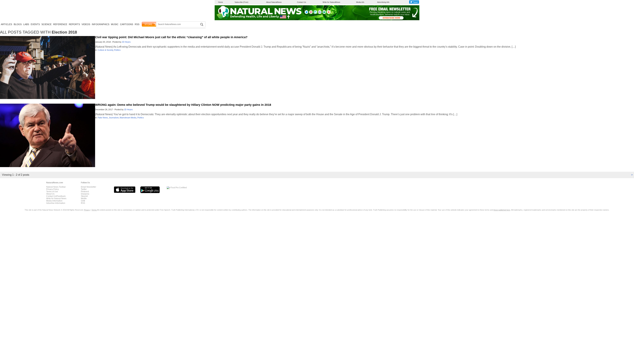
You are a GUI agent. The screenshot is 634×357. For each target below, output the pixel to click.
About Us (50, 194)
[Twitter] (306, 13)
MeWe (84, 198)
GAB (83, 201)
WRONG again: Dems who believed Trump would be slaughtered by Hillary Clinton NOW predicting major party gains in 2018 (183, 104)
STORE (148, 24)
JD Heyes (126, 42)
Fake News (103, 118)
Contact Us (301, 2)
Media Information (54, 201)
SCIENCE (46, 24)
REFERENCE (60, 24)
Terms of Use (52, 191)
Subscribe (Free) (241, 2)
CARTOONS (126, 24)
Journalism (114, 118)
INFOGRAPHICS (100, 24)
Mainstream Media (128, 118)
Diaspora (85, 194)
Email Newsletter (88, 187)
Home (220, 2)
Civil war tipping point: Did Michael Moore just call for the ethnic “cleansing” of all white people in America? (171, 37)
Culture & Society (105, 50)
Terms (94, 210)
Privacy (87, 210)
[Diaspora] (329, 13)
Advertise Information (55, 203)
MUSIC (114, 24)
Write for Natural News (56, 198)
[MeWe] (320, 13)
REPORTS (74, 24)
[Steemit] (315, 13)
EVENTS (35, 24)
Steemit (84, 196)
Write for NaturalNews (331, 2)
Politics (117, 50)
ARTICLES (6, 24)
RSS (137, 24)
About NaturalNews (274, 2)
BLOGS (18, 24)
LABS (26, 24)
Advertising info (383, 2)
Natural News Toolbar (56, 187)
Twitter (84, 189)
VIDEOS (86, 24)
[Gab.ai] (324, 13)
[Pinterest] (311, 13)
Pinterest (85, 191)
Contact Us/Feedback (56, 196)
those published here (501, 210)
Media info (360, 2)
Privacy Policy (52, 189)
